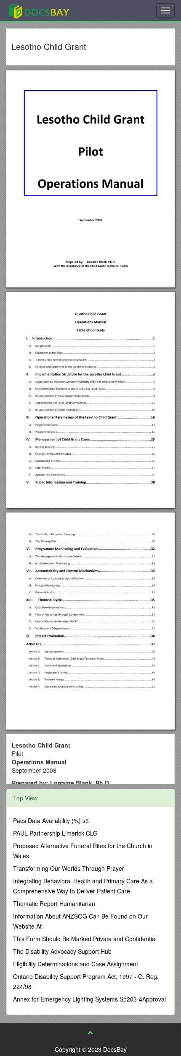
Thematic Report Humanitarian (54, 903)
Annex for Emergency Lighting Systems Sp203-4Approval (89, 999)
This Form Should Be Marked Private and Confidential (85, 938)
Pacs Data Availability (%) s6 (51, 820)
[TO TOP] (90, 1032)
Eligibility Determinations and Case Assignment (75, 964)
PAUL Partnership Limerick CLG (55, 833)
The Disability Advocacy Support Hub (62, 951)
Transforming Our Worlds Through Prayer (68, 868)
